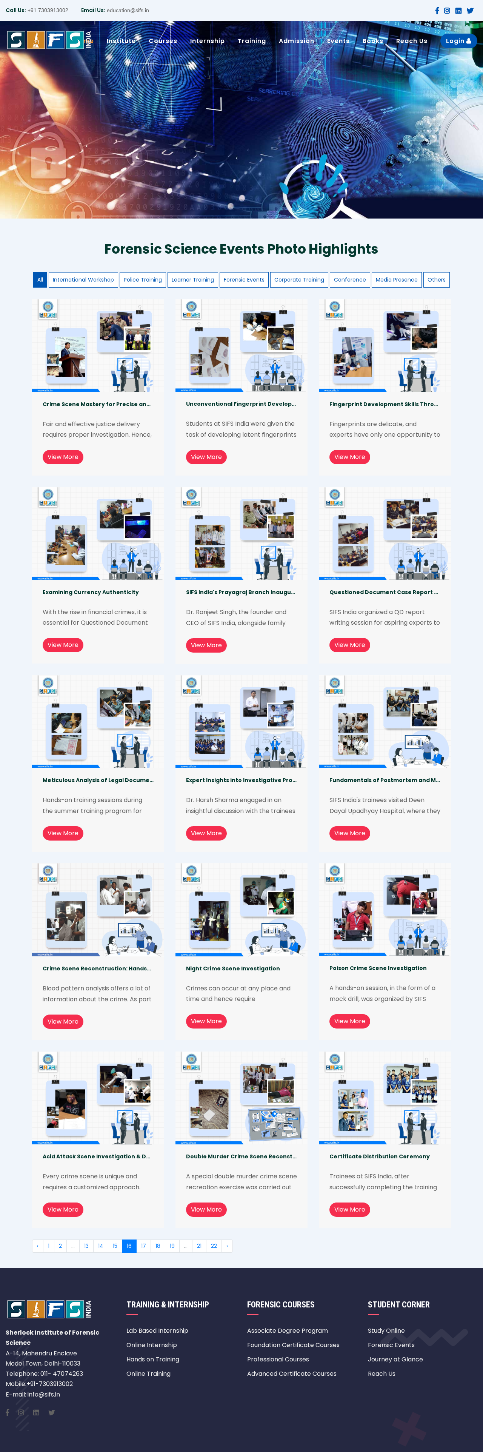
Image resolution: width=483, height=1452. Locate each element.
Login (456, 41)
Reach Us (412, 41)
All (40, 279)
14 (100, 1246)
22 (214, 1246)
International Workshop (83, 279)
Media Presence (397, 279)
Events (338, 41)
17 (143, 1246)
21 (199, 1246)
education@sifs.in (127, 10)
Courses (163, 41)
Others (437, 279)
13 (86, 1246)
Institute (121, 41)
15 (115, 1246)
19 (172, 1246)
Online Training (148, 1373)
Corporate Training (299, 279)
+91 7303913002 (47, 10)
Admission (296, 41)
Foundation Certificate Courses (293, 1345)
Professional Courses (278, 1359)
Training (252, 41)
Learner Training (193, 279)
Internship (207, 41)
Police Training (143, 279)
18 (157, 1246)
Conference (350, 279)
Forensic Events (244, 279)
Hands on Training (152, 1359)
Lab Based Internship (157, 1330)
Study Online (386, 1330)
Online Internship (151, 1345)
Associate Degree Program (287, 1330)
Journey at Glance (395, 1359)
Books (373, 41)
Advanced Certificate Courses (292, 1373)
